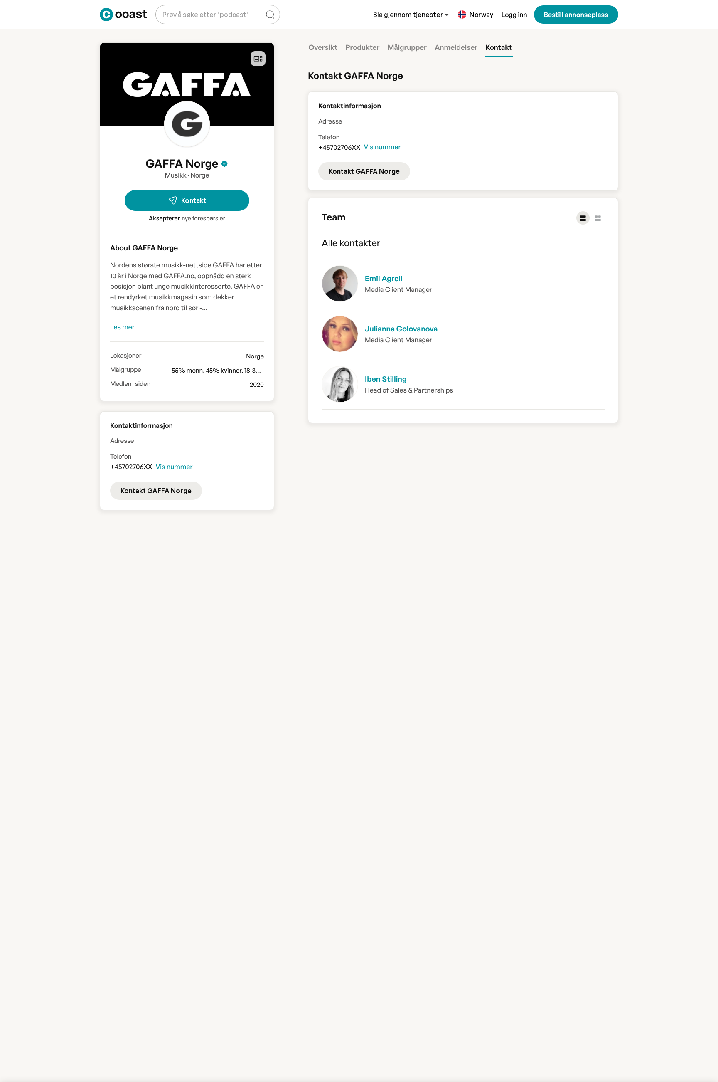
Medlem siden (130, 384)
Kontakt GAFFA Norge (364, 171)
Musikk (176, 175)
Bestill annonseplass (576, 14)
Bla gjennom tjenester (408, 14)
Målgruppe (125, 369)
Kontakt (194, 200)
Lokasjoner (125, 355)
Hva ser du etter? (186, 8)
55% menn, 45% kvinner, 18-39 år (219, 370)
